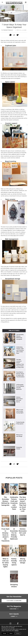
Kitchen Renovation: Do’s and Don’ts (19, 399)
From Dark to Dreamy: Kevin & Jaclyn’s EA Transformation (20, 374)
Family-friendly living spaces (20, 423)
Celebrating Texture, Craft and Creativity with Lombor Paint (20, 350)
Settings (18, 633)
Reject (11, 633)
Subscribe (14, 608)
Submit (14, 616)
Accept (4, 633)
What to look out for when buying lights (19, 411)
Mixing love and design (19, 435)
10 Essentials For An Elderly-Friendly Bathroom (20, 387)
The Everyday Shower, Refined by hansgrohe (20, 337)
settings (16, 630)
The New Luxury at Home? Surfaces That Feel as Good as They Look (20, 363)
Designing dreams (19, 448)
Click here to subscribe (14, 600)
